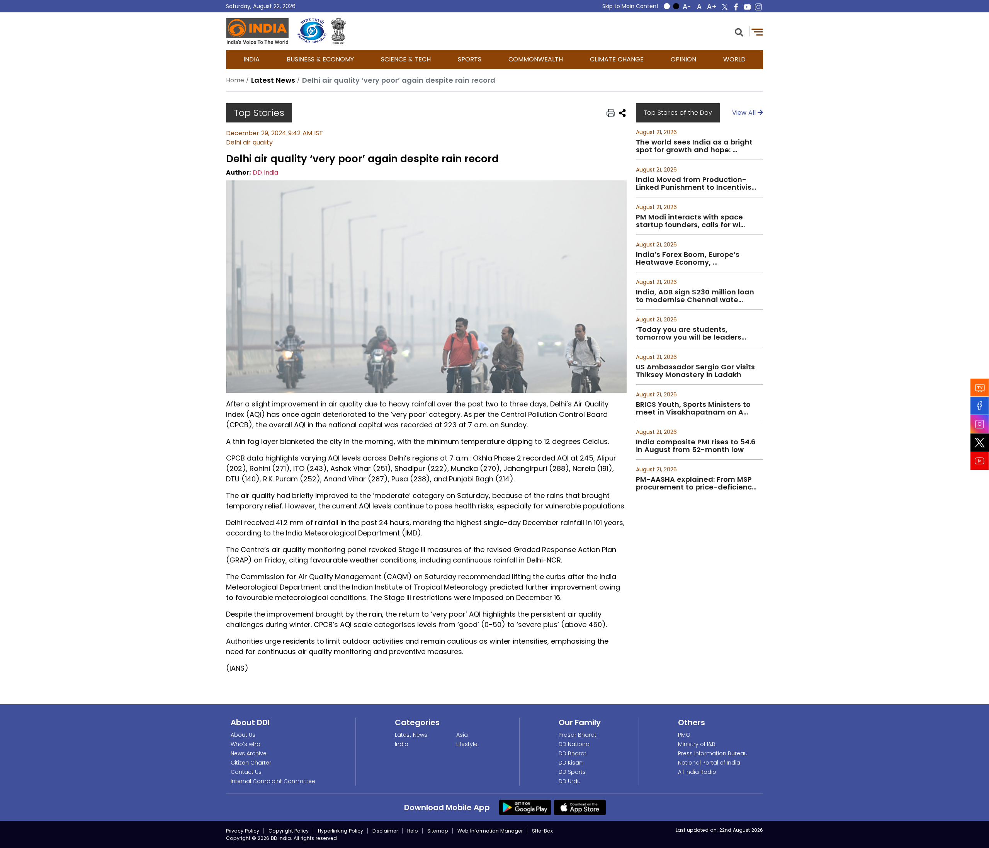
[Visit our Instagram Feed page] (979, 424)
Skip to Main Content (630, 6)
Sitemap (437, 831)
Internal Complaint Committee (273, 781)
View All (745, 112)
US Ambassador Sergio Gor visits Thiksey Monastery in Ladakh (695, 371)
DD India (265, 172)
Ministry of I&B (696, 744)
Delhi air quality (249, 142)
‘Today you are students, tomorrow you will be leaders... (691, 333)
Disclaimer (385, 831)
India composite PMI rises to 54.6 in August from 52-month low (696, 446)
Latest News (411, 735)
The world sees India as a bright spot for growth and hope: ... (694, 146)
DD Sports (572, 772)
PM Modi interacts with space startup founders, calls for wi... (690, 221)
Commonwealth (535, 59)
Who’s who (245, 744)
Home (235, 80)
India (251, 59)
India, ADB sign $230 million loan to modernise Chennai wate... (695, 296)
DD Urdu (570, 781)
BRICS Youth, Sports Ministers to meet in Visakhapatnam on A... (693, 408)
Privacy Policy (242, 831)
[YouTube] (979, 461)
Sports (469, 59)
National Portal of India (709, 762)
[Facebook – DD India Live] (736, 7)
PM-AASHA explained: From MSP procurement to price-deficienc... (696, 483)
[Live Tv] (979, 387)
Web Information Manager (490, 831)
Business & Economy (320, 59)
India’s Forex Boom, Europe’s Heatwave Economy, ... (687, 258)
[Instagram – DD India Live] (758, 7)
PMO (684, 735)
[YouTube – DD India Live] (747, 7)
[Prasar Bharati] (312, 31)
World (734, 59)
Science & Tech (406, 59)
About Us (243, 735)
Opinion (683, 59)
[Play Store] (525, 807)
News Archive (249, 753)
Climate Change (617, 59)
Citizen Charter (251, 762)
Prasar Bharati (578, 735)
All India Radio (697, 772)
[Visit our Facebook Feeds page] (979, 405)
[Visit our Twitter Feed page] (979, 442)
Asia (462, 735)
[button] (739, 31)
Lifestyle (467, 744)
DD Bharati (573, 753)
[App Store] (580, 807)
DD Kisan (571, 762)
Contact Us (246, 772)
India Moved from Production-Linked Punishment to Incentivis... (696, 183)
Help (412, 831)
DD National (575, 744)
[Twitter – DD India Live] (724, 7)
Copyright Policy (288, 831)
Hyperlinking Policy (340, 831)
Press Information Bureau (713, 753)
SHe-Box (542, 831)
